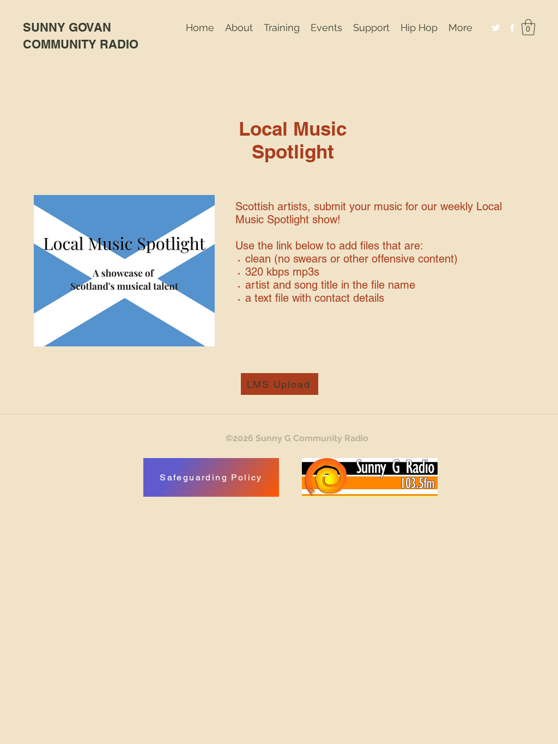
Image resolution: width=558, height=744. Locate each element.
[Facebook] (512, 27)
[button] (281, 27)
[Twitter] (495, 27)
